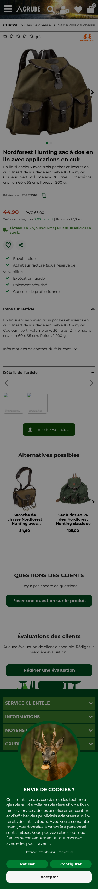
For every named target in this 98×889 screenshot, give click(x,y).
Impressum (65, 852)
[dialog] (49, 444)
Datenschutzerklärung (40, 852)
